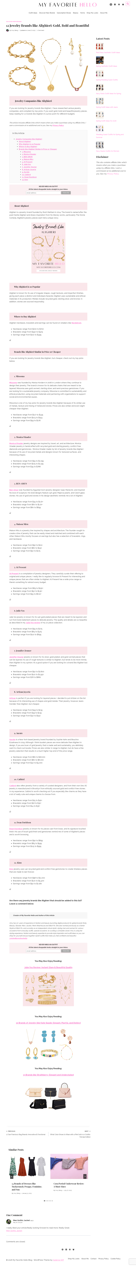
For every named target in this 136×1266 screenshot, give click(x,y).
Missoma (13, 383)
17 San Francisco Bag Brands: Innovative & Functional (25, 1132)
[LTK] (111, 4)
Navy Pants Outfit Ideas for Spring (108, 93)
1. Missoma (26, 152)
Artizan (12, 698)
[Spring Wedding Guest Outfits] (100, 74)
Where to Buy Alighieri (28, 147)
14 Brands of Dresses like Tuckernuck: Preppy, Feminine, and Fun (27, 1186)
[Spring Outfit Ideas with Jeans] (100, 101)
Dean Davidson (16, 829)
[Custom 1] (62, 1249)
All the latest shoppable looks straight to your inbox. (48, 189)
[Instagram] (114, 4)
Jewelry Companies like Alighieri (29, 139)
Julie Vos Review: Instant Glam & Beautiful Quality (48, 967)
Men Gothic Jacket (21, 1220)
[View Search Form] (128, 4)
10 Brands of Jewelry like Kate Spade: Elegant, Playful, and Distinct (48, 1023)
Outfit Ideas (33, 13)
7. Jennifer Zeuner (29, 167)
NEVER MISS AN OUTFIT (48, 186)
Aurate (12, 739)
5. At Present (27, 162)
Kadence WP (58, 1260)
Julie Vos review (33, 623)
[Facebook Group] (123, 4)
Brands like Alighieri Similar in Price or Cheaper (38, 149)
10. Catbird (26, 175)
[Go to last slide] (11, 1176)
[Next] (85, 1176)
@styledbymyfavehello (18, 938)
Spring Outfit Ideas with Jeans (107, 107)
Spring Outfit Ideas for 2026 (106, 121)
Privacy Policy (58, 125)
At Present (14, 574)
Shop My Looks (92, 13)
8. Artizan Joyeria (29, 170)
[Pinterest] (119, 4)
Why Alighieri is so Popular (29, 144)
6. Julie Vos (26, 164)
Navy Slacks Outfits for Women (107, 151)
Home (82, 13)
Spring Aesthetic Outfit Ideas (106, 66)
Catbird (12, 786)
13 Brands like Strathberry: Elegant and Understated (48, 1075)
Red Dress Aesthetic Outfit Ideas (108, 52)
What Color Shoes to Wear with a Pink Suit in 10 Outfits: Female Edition (70, 1134)
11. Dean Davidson (29, 177)
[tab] (44, 1200)
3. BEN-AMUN (27, 157)
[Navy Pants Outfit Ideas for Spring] (100, 87)
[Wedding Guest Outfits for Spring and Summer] (100, 128)
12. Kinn (25, 180)
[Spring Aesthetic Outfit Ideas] (100, 60)
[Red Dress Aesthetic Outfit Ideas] (100, 46)
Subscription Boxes (64, 13)
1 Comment (40, 30)
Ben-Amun (14, 490)
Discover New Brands (47, 13)
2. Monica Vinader (29, 154)
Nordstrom (76, 323)
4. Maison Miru (27, 159)
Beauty (75, 13)
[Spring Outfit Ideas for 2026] (100, 115)
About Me (103, 13)
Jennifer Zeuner (16, 657)
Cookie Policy (115, 1259)
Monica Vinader (16, 443)
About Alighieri (25, 141)
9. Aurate (25, 172)
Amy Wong (17, 1193)
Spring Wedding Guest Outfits (107, 80)
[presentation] (27, 1166)
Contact (93, 1259)
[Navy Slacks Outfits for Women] (100, 145)
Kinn (11, 869)
